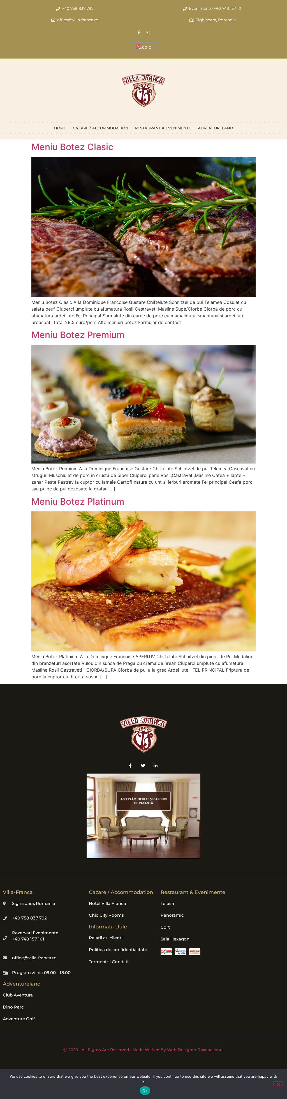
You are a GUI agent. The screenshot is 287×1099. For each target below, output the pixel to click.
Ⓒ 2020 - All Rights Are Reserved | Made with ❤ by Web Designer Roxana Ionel (143, 1049)
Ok (144, 1090)
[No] (278, 1083)
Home (60, 128)
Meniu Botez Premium (77, 334)
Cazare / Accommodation (100, 128)
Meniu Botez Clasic (72, 146)
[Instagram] (148, 32)
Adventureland (215, 128)
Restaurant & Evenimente (163, 128)
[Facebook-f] (139, 32)
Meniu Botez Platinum (77, 501)
